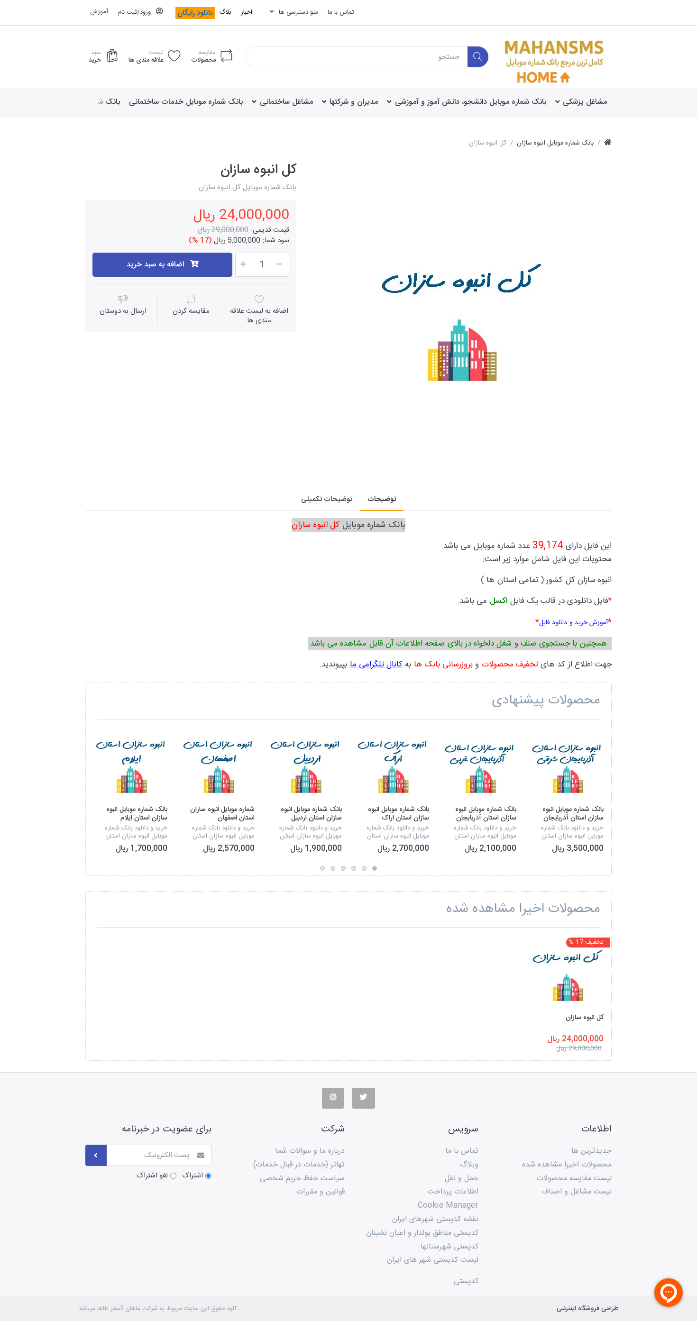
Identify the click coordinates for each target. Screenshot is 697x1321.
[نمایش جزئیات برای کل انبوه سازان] (567, 971)
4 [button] (343, 868)
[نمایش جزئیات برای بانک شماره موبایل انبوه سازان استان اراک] (393, 763)
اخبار (246, 12)
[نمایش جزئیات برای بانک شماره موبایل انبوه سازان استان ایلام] (131, 763)
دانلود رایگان (195, 13)
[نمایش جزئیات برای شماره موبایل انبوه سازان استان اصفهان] (218, 763)
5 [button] (332, 868)
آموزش (99, 12)
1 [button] (374, 868)
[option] (461, 313)
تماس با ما (341, 12)
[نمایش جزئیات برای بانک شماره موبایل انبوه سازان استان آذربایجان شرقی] (567, 763)
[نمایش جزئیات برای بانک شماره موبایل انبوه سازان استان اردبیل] (305, 763)
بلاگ (225, 12)
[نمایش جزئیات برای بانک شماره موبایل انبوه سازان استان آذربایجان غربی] (480, 763)
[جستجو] (478, 57)
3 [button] (353, 868)
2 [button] (364, 868)
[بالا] (608, 143)
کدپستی (466, 1281)
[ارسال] (96, 1155)
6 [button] (322, 868)
